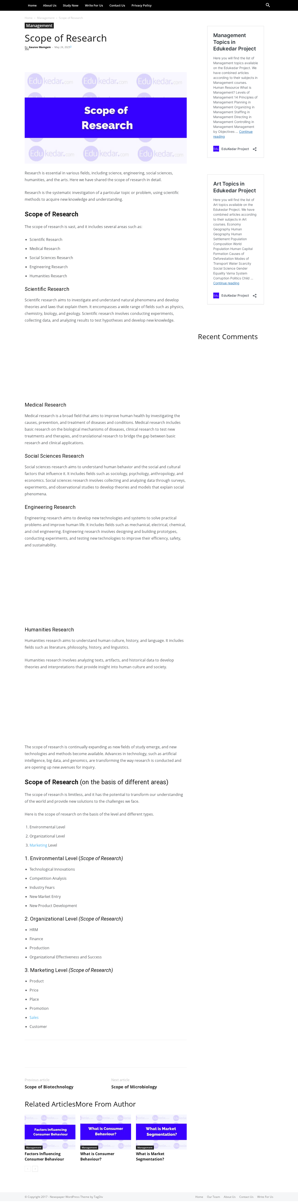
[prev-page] (27, 1169)
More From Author (105, 1104)
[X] (40, 58)
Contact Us (117, 5)
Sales (34, 1017)
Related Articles (50, 1104)
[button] (267, 6)
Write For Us (94, 5)
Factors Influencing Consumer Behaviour (44, 1156)
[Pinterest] (50, 58)
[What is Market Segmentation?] (161, 1132)
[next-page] (35, 1169)
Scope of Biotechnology (49, 1087)
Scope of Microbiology (134, 1087)
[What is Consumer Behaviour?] (105, 1132)
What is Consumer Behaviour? (97, 1156)
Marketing (38, 845)
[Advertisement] (106, 362)
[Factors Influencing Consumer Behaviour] (50, 1132)
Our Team (213, 1197)
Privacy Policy (142, 5)
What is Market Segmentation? (150, 1156)
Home (32, 5)
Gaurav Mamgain (40, 47)
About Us (49, 5)
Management (45, 18)
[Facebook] (29, 58)
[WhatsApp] (61, 58)
